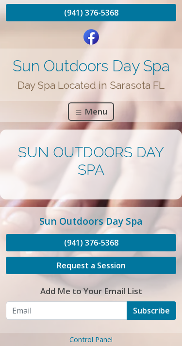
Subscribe (151, 310)
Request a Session (91, 265)
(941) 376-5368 (91, 12)
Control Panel (91, 339)
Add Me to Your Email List (91, 291)
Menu (95, 111)
